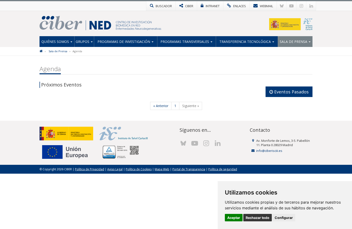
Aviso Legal (115, 169)
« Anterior (160, 105)
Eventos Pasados (291, 92)
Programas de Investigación (124, 41)
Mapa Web (162, 169)
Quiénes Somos (55, 41)
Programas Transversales (185, 41)
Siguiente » (190, 105)
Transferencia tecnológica (245, 41)
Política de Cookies (139, 169)
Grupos (83, 41)
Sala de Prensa (294, 41)
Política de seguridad (222, 169)
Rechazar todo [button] (257, 218)
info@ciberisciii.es (269, 151)
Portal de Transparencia (188, 169)
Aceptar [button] (233, 218)
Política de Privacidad (89, 169)
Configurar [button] (284, 218)
